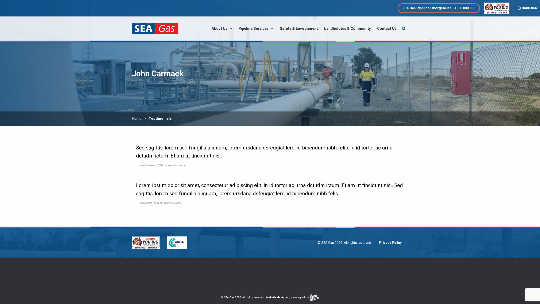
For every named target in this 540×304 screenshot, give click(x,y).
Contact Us (387, 28)
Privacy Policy (390, 243)
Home (137, 119)
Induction (529, 8)
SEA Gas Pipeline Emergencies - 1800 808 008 (438, 8)
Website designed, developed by (287, 297)
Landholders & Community (347, 28)
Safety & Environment (299, 28)
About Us (219, 28)
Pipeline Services (254, 28)
